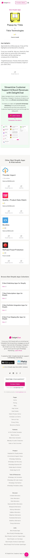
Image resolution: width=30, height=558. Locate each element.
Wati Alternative (15, 501)
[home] (5, 3)
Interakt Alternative (15, 495)
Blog (15, 405)
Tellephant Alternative (15, 515)
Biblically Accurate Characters (15, 440)
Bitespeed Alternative (15, 506)
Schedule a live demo (15, 120)
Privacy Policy (15, 422)
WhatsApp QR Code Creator (15, 480)
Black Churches (15, 435)
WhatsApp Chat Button (15, 483)
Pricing (15, 403)
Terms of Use (15, 419)
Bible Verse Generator (15, 438)
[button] (28, 3)
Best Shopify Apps (15, 10)
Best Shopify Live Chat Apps (15, 539)
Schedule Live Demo (15, 416)
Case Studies (15, 411)
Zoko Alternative (15, 498)
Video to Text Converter (15, 443)
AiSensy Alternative (15, 509)
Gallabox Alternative (15, 512)
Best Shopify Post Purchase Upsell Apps (15, 544)
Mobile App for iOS (15, 470)
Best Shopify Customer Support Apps (15, 536)
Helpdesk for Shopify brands (15, 453)
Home (15, 400)
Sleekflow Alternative (15, 520)
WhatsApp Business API (15, 464)
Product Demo (20, 2)
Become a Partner (15, 425)
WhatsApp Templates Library (15, 485)
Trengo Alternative (15, 523)
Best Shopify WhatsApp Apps (15, 533)
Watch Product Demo (15, 414)
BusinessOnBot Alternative (15, 504)
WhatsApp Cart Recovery (15, 461)
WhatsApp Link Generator (15, 477)
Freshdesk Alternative (15, 518)
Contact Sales (15, 384)
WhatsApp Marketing (15, 459)
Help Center (15, 408)
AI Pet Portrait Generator (15, 432)
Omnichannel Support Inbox (15, 456)
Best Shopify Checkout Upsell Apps (15, 541)
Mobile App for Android (15, 467)
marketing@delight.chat (20, 392)
